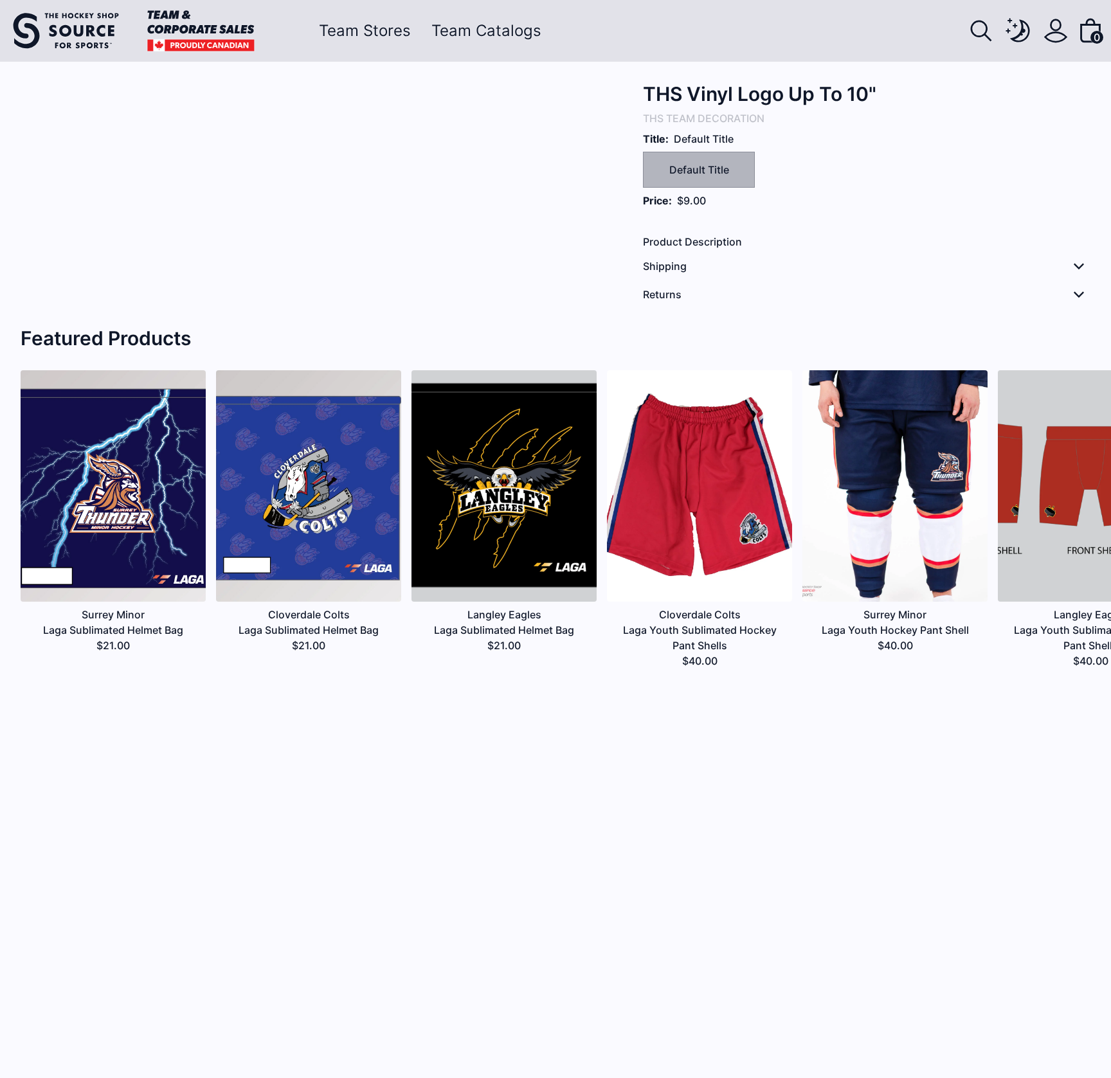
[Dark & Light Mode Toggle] (1018, 31)
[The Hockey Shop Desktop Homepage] (133, 31)
